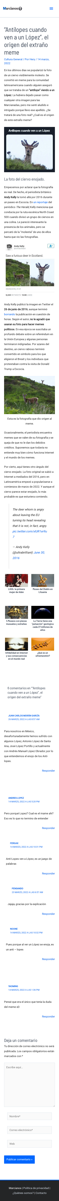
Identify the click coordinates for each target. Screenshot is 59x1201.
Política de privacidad (36, 1188)
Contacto (41, 1193)
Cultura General (13, 59)
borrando (9, 314)
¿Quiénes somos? (23, 1193)
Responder (48, 770)
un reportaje (40, 202)
